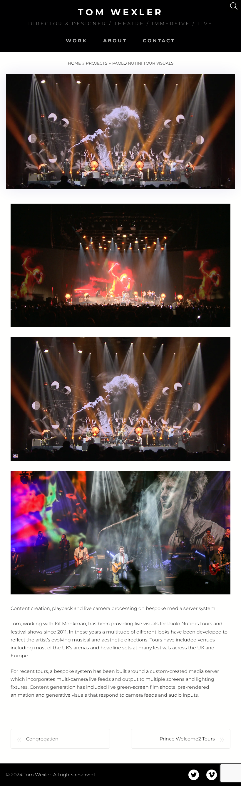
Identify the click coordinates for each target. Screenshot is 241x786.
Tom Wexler (120, 12)
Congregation (42, 739)
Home (74, 63)
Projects (96, 63)
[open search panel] (234, 6)
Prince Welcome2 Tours (187, 739)
